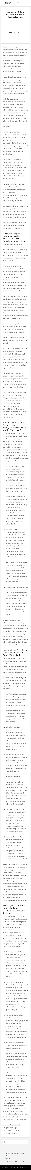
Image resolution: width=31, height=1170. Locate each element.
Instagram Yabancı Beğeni (11, 1130)
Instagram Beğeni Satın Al (11, 1125)
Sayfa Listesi (10, 1158)
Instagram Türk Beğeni (10, 1128)
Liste (7, 1156)
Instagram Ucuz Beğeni (10, 1133)
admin (15, 37)
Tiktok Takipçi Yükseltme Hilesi (15, 1161)
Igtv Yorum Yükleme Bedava (15, 1153)
